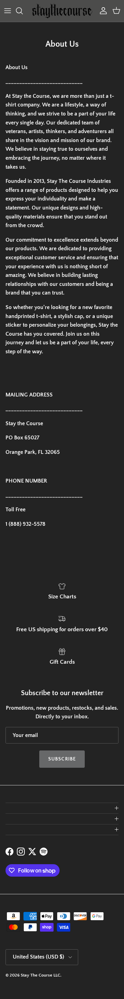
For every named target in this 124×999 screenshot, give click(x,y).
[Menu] (7, 10)
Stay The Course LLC (40, 975)
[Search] (22, 10)
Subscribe (62, 759)
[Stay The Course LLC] (62, 10)
